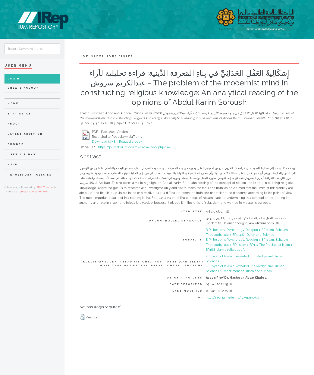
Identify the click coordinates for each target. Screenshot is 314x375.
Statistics (19, 113)
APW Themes (45, 187)
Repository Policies (30, 174)
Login (14, 78)
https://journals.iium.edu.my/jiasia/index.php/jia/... (135, 147)
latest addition (25, 134)
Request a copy (130, 141)
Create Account (25, 87)
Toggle (71, 47)
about (14, 123)
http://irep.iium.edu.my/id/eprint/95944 (235, 297)
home (13, 103)
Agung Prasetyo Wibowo (33, 191)
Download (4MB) (104, 141)
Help (12, 164)
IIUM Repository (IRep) (105, 55)
